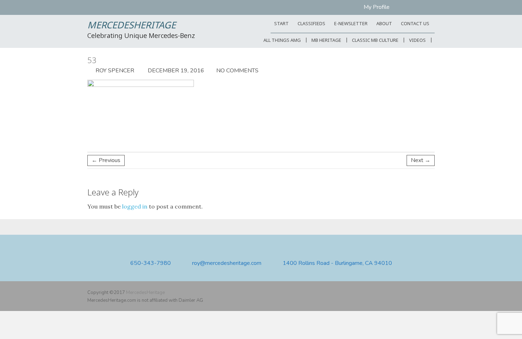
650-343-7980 (150, 263)
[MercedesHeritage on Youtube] (420, 292)
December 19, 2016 (175, 70)
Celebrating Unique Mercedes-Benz (141, 36)
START (281, 24)
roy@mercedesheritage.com (226, 263)
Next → (420, 160)
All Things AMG (282, 41)
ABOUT (384, 24)
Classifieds (311, 24)
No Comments (237, 70)
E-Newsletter (351, 24)
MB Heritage (326, 41)
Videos (417, 41)
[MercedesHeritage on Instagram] (430, 292)
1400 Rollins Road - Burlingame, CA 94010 (337, 263)
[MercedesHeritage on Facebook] (410, 292)
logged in (134, 206)
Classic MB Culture (375, 41)
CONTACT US (415, 24)
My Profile (377, 7)
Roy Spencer (114, 70)
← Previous (106, 160)
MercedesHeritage (131, 26)
